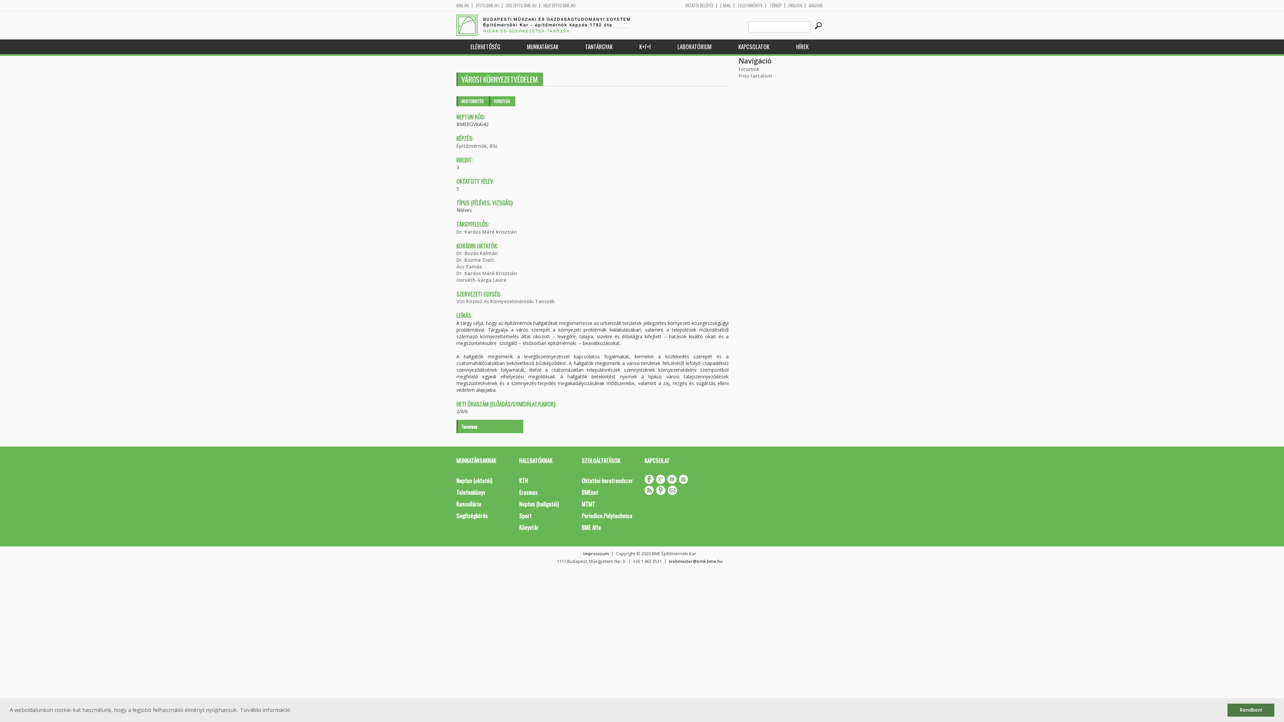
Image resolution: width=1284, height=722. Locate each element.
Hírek (802, 46)
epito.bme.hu (487, 5)
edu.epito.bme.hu (521, 5)
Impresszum (596, 554)
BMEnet (590, 492)
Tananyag (469, 426)
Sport (525, 515)
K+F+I (645, 46)
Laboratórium (694, 46)
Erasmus (528, 492)
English (795, 5)
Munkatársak (542, 46)
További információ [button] (265, 710)
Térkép (775, 5)
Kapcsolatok (753, 46)
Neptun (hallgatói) (539, 504)
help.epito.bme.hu (559, 5)
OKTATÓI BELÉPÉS (699, 5)
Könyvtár (529, 527)
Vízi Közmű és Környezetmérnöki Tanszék (505, 301)
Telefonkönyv (750, 5)
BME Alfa (591, 527)
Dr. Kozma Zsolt (475, 260)
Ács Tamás (469, 266)
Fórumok (749, 69)
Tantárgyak (599, 46)
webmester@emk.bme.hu (696, 561)
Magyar (816, 5)
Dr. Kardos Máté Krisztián (486, 232)
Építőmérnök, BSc (477, 146)
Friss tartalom (755, 76)
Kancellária (468, 504)
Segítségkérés (472, 515)
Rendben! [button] (1251, 710)
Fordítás (502, 101)
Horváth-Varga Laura (481, 280)
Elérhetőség (485, 46)
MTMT (588, 504)
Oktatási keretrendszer (607, 480)
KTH (523, 480)
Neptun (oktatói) (474, 480)
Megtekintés (472, 101)
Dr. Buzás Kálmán (477, 253)
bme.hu (462, 5)
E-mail (725, 5)
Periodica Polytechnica (607, 515)
